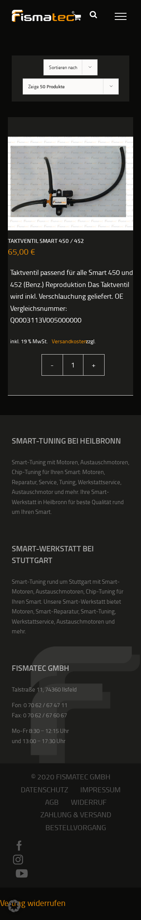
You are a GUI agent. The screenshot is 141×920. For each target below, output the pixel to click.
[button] (14, 906)
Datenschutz (44, 789)
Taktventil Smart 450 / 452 (46, 241)
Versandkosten (65, 341)
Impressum (100, 789)
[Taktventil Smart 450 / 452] (70, 183)
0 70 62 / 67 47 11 (45, 705)
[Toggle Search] (93, 14)
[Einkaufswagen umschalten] (77, 17)
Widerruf (89, 802)
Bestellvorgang (75, 827)
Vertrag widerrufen (32, 902)
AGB (52, 802)
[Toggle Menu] (116, 15)
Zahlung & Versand (75, 814)
